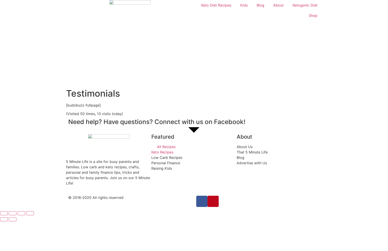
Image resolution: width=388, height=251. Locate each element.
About (278, 5)
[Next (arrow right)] (12, 219)
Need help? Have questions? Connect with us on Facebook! (156, 122)
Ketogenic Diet (305, 5)
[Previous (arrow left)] (4, 219)
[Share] (12, 213)
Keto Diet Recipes (216, 5)
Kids (244, 5)
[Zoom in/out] (30, 213)
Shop (313, 15)
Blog (260, 5)
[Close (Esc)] (4, 213)
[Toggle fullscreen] (21, 213)
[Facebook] (201, 201)
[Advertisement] (194, 54)
